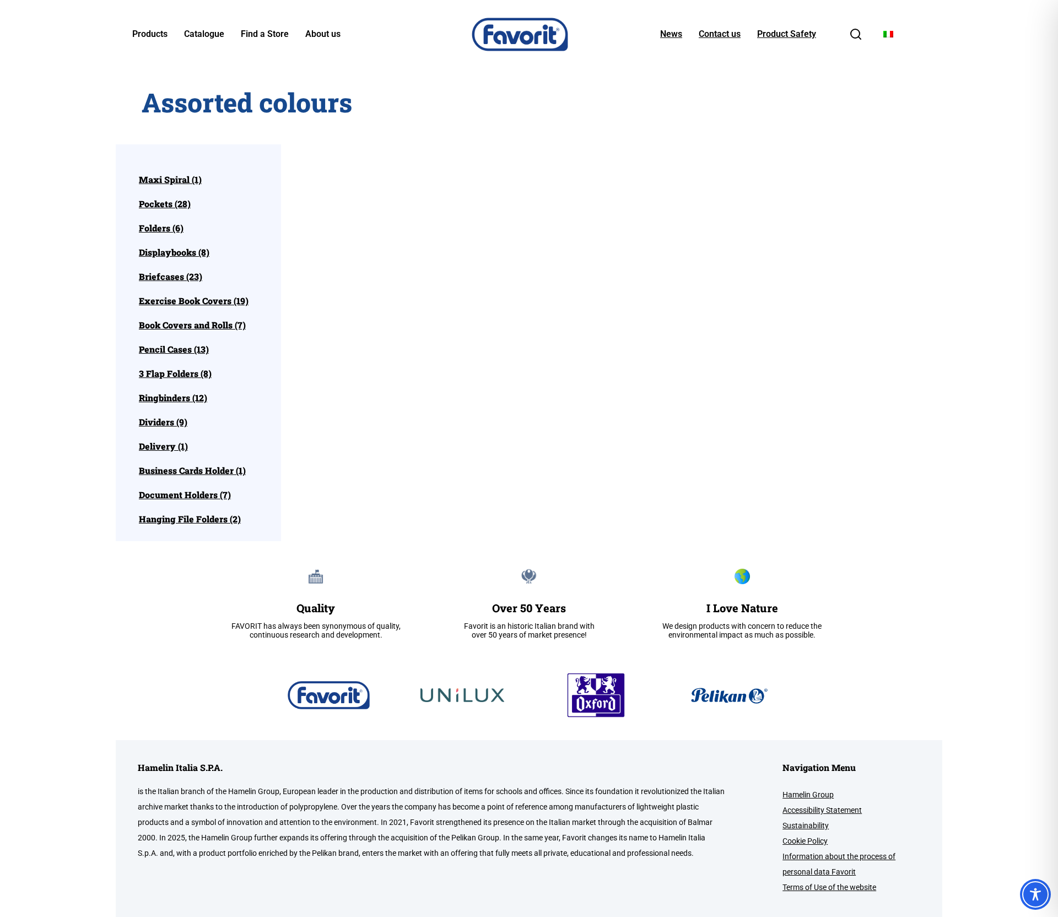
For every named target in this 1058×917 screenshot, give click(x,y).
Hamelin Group (808, 794)
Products (150, 34)
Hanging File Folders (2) (190, 519)
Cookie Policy (805, 841)
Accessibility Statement (822, 810)
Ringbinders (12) (173, 397)
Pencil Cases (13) (174, 349)
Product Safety (786, 34)
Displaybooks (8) (174, 252)
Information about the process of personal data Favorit (838, 864)
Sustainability (805, 825)
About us (323, 34)
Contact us (720, 34)
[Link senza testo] (855, 38)
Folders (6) (161, 228)
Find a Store (265, 34)
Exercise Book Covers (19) (194, 300)
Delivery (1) (163, 446)
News (671, 34)
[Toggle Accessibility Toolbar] (1035, 894)
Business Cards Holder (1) (192, 470)
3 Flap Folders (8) (175, 373)
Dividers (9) (163, 422)
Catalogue (204, 34)
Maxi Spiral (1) (170, 179)
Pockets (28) (165, 203)
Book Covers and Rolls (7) (192, 325)
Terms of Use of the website (829, 887)
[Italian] (888, 34)
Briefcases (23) (170, 276)
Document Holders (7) (185, 494)
